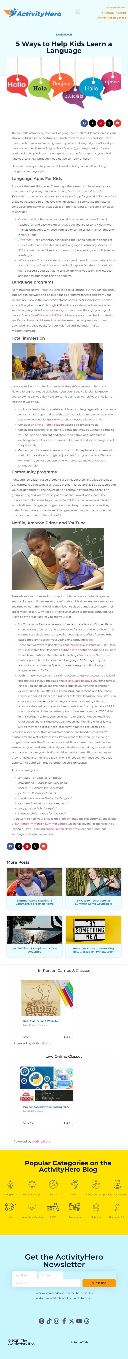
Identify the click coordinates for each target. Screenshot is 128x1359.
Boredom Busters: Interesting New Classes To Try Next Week (93, 950)
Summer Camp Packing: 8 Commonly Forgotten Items (35, 902)
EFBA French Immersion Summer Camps (39, 823)
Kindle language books (73, 680)
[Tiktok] (49, 1321)
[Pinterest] (41, 1321)
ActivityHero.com (116, 7)
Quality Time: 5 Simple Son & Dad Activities (34, 950)
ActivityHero (41, 1043)
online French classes (60, 829)
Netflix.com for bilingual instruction (77, 645)
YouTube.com (27, 624)
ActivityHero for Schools (112, 17)
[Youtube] (79, 1321)
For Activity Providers (113, 12)
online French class (47, 424)
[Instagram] (57, 1321)
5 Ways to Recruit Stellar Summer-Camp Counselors (93, 902)
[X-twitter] (71, 1321)
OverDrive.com (40, 315)
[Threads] (87, 1321)
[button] (77, 12)
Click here (109, 650)
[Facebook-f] (64, 1321)
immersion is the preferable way (68, 386)
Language (64, 34)
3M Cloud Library (62, 315)
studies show (75, 747)
